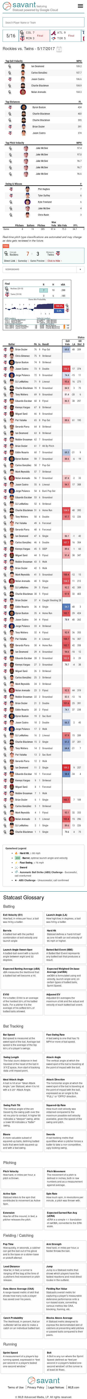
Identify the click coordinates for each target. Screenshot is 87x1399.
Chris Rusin (43, 214)
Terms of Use (16, 1387)
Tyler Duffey (44, 195)
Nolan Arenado (38, 92)
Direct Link (10, 260)
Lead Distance (11, 1266)
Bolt (49, 1352)
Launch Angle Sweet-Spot (17, 949)
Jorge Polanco (22, 375)
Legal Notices (56, 1387)
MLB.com (73, 1387)
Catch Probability (13, 1318)
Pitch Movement (56, 1171)
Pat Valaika (21, 420)
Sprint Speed (10, 1352)
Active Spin (9, 1193)
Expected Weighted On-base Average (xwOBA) (63, 970)
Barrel (26, 858)
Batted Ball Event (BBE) (59, 949)
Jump (49, 1266)
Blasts (6, 1134)
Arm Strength (54, 1244)
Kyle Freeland (45, 202)
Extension (9, 1212)
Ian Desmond (37, 66)
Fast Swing (26, 862)
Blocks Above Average (59, 1318)
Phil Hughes (44, 189)
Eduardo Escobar (23, 401)
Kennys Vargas (22, 407)
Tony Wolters (21, 394)
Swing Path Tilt (11, 1105)
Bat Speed (9, 1034)
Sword (23, 867)
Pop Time (8, 1244)
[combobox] (43, 22)
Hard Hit (24, 853)
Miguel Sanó (21, 413)
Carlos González (39, 72)
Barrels (7, 930)
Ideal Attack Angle (13, 1079)
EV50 (6, 994)
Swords (50, 1134)
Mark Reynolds (22, 471)
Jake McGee (42, 148)
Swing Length (11, 1057)
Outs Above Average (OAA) (18, 1288)
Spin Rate (51, 1193)
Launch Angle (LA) (56, 915)
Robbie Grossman (23, 439)
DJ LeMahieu (21, 381)
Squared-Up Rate (56, 1105)
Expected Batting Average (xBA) (21, 968)
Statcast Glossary (23, 897)
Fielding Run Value (56, 1288)
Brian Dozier (39, 126)
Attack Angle (53, 1057)
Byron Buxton (39, 107)
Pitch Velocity (11, 1171)
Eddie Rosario (22, 452)
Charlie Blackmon (40, 85)
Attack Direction (55, 1079)
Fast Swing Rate (55, 1034)
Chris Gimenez (22, 356)
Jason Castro (37, 79)
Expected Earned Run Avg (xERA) (62, 1214)
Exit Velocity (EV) (13, 915)
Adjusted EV (53, 994)
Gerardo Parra (22, 426)
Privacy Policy (36, 1387)
